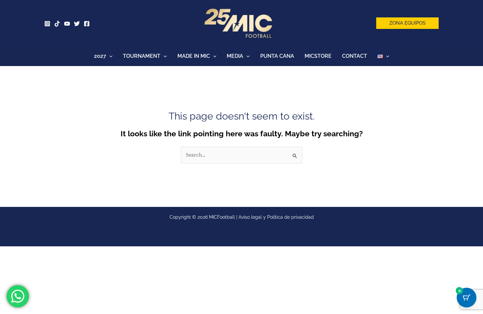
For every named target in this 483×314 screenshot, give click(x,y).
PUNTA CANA (277, 56)
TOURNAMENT (141, 56)
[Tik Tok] (57, 24)
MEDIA (235, 56)
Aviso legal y (253, 217)
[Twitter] (77, 24)
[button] (407, 23)
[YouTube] (67, 24)
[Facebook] (87, 24)
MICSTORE (318, 56)
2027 (100, 56)
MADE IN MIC (193, 56)
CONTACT (354, 56)
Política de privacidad (290, 217)
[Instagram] (47, 24)
